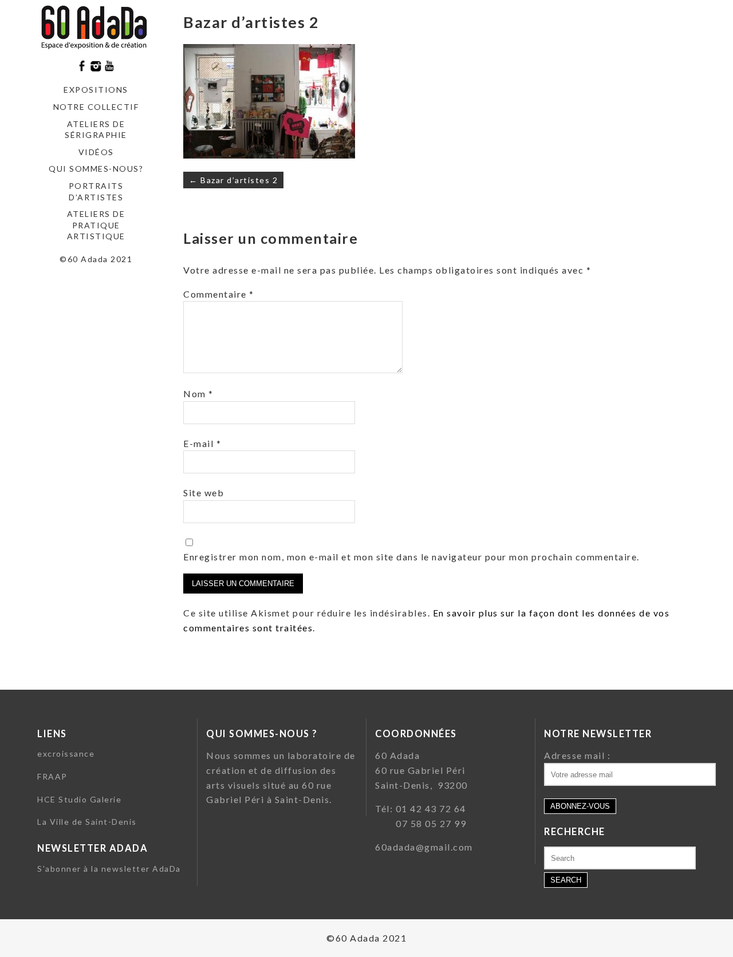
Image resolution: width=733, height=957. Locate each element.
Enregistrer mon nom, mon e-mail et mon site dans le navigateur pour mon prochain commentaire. (411, 556)
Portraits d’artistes (96, 191)
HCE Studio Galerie (79, 799)
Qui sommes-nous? (96, 168)
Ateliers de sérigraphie (96, 129)
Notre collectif (96, 107)
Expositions (96, 89)
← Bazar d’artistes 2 (233, 180)
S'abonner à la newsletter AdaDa (109, 868)
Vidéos (96, 152)
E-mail (202, 443)
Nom (198, 393)
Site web (203, 492)
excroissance (65, 753)
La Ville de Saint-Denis (87, 821)
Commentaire (218, 293)
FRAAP (52, 776)
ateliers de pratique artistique (96, 225)
